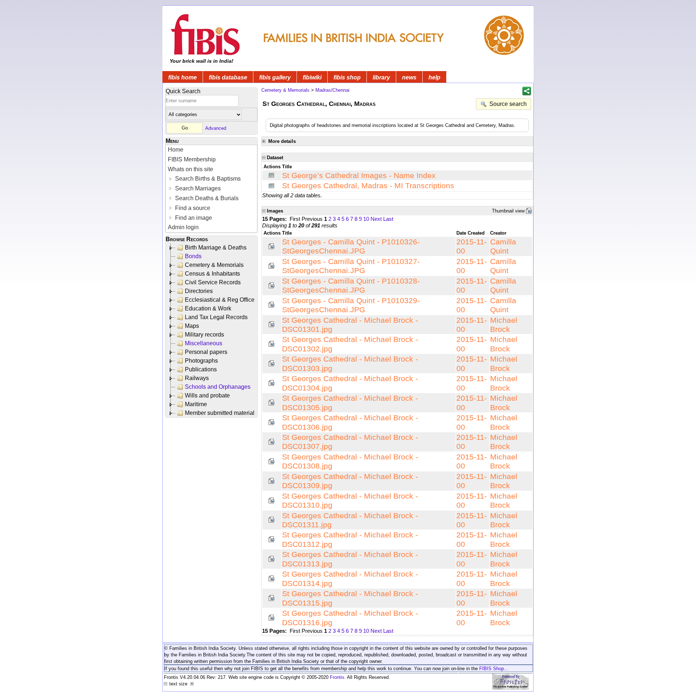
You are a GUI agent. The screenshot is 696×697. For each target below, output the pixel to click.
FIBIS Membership (192, 159)
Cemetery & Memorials (214, 265)
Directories (199, 291)
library (381, 77)
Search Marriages (197, 188)
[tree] (211, 330)
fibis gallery (275, 77)
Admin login (183, 227)
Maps (192, 326)
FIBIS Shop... (493, 668)
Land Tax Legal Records (216, 317)
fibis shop (347, 77)
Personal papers (206, 352)
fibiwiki (312, 77)
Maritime (196, 404)
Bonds (193, 256)
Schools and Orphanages (217, 387)
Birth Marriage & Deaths (215, 247)
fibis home (182, 77)
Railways (197, 378)
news (409, 77)
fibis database (228, 77)
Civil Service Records (213, 282)
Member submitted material (219, 413)
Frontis (337, 677)
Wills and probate (207, 395)
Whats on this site (190, 169)
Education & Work (208, 308)
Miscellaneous (203, 343)
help (434, 77)
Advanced (215, 128)
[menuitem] (211, 150)
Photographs (201, 361)
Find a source (192, 208)
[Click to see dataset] (272, 175)
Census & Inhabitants (212, 274)
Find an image (193, 218)
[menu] (211, 189)
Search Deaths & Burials (206, 198)
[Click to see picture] (272, 246)
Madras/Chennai (332, 90)
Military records (204, 334)
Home (175, 150)
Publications (201, 369)
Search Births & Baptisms (207, 179)
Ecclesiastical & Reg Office (219, 300)
